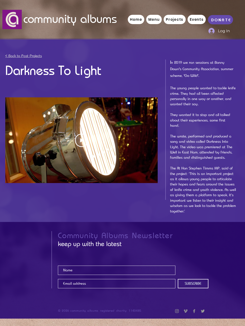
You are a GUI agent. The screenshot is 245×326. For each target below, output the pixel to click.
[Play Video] (81, 140)
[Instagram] (176, 311)
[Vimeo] (185, 311)
